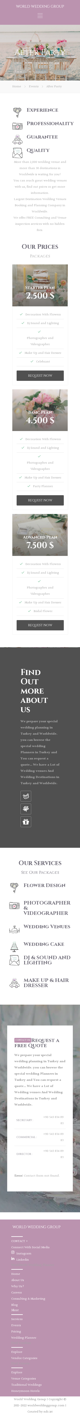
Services (17, 1319)
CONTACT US (22, 1040)
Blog (14, 1305)
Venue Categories (23, 1378)
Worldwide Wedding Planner (32, 1265)
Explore (16, 1352)
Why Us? (17, 1286)
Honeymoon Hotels (25, 1391)
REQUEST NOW (40, 375)
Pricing (16, 1331)
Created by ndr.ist (40, 1411)
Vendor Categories (24, 1358)
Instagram (23, 1253)
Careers (16, 1292)
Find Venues (20, 1363)
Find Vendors (21, 1343)
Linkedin (22, 1259)
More (15, 1310)
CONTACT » (19, 1241)
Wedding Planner (23, 1337)
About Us (17, 1280)
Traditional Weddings (26, 1385)
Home (16, 86)
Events (34, 86)
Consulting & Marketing (28, 1298)
